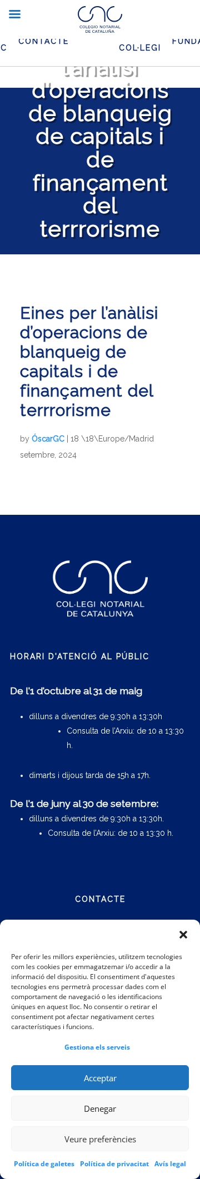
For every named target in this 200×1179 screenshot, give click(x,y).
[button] (183, 934)
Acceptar (100, 1077)
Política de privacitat (114, 1163)
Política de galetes (44, 1163)
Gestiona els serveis (97, 1047)
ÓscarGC (48, 438)
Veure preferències (100, 1139)
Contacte (43, 41)
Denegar (100, 1108)
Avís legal (170, 1163)
